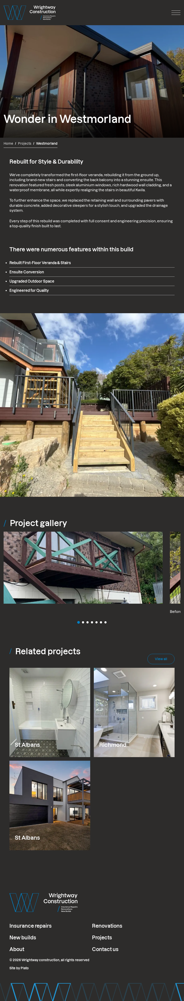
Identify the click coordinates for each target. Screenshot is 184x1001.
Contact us (105, 949)
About (16, 949)
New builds (22, 937)
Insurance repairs (30, 926)
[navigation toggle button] (175, 12)
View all (161, 659)
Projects (102, 937)
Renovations (107, 926)
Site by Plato (19, 968)
